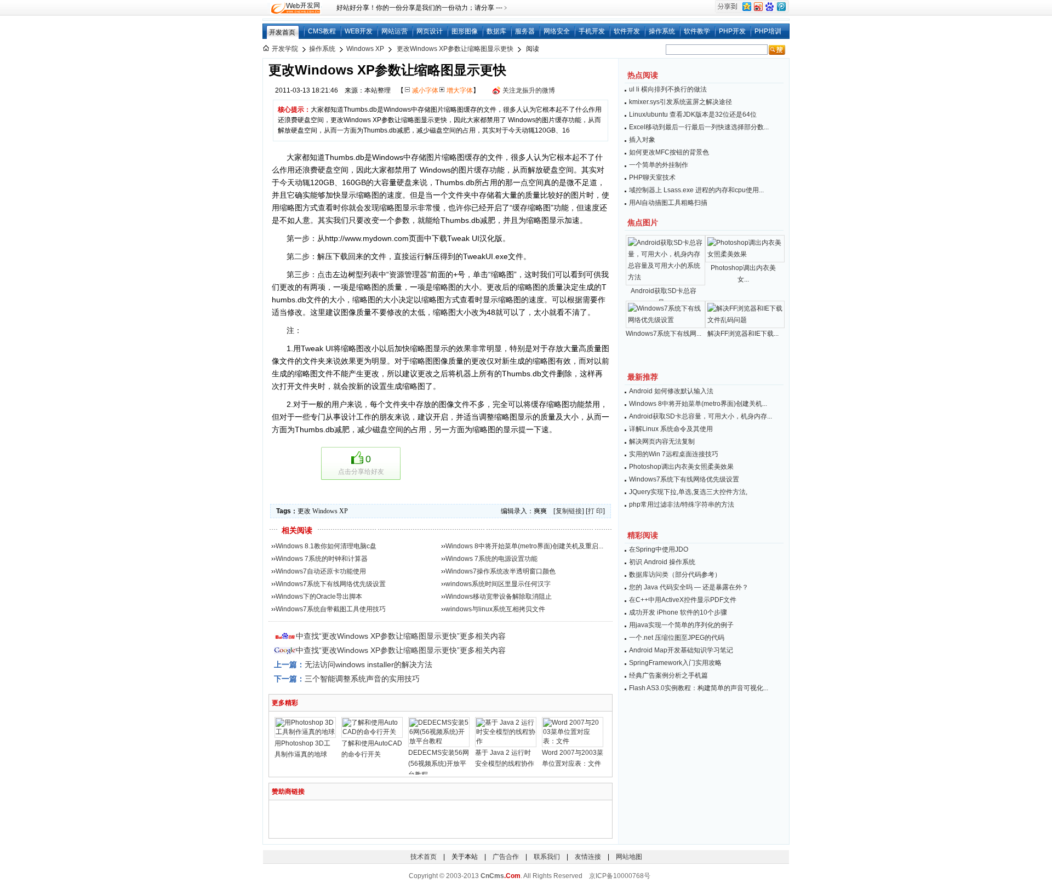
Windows (325, 511)
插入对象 (642, 140)
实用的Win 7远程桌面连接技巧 (673, 454)
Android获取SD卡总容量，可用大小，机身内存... (700, 416)
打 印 (595, 511)
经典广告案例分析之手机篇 (668, 675)
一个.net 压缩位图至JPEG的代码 (676, 637)
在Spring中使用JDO (658, 549)
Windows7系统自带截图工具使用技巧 (331, 609)
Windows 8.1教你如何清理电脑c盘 (326, 546)
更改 (304, 511)
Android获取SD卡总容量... (663, 296)
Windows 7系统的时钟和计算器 (322, 559)
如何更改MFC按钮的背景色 (669, 152)
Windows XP (365, 49)
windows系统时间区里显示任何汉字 (498, 584)
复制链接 (569, 511)
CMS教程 (322, 31)
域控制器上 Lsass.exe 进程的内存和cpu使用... (696, 190)
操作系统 (662, 31)
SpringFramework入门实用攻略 (675, 663)
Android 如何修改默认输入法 (671, 391)
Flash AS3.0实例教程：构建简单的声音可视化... (698, 688)
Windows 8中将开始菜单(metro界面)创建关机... (698, 404)
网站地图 (629, 857)
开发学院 (285, 49)
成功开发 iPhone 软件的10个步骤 (678, 612)
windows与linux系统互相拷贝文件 (495, 609)
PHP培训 (767, 31)
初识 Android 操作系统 (662, 562)
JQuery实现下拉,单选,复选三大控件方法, (688, 492)
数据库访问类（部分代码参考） (675, 574)
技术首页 (423, 857)
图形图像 (464, 31)
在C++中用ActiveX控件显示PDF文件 (682, 600)
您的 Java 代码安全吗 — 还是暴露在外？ (688, 587)
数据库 (496, 31)
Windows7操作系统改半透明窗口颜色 (500, 571)
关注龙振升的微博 (528, 90)
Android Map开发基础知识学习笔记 (681, 650)
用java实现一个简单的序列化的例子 (681, 625)
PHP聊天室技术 (652, 177)
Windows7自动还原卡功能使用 (321, 571)
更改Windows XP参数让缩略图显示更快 (455, 49)
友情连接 (588, 857)
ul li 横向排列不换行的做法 (668, 89)
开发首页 (282, 32)
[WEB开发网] (295, 7)
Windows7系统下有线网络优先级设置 (331, 584)
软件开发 (627, 31)
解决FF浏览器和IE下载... (743, 333)
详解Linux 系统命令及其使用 (671, 429)
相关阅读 (297, 530)
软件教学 (697, 31)
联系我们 (547, 857)
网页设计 (429, 31)
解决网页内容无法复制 (662, 441)
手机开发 (592, 31)
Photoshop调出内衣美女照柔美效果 (681, 467)
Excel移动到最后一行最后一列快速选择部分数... (699, 127)
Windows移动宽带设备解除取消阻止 (498, 596)
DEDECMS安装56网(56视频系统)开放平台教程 (438, 763)
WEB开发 (359, 31)
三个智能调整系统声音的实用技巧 (362, 678)
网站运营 (394, 31)
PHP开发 (732, 31)
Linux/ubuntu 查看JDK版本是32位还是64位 (693, 114)
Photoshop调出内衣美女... (743, 273)
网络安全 (557, 31)
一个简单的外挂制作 (658, 165)
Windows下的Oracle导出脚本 (319, 596)
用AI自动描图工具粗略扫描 (668, 203)
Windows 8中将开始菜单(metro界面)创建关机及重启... (524, 546)
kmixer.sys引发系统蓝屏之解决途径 (680, 102)
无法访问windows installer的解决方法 (368, 664)
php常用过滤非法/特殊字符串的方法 (681, 504)
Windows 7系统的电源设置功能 (491, 559)
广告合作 (506, 857)
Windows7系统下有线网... (663, 333)
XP (343, 511)
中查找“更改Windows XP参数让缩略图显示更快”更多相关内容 (401, 636)
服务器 (525, 31)
